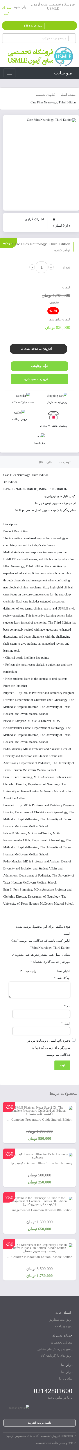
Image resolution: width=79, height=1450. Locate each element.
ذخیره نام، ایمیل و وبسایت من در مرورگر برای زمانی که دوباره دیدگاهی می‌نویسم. (48, 1047)
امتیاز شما (63, 971)
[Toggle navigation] (10, 73)
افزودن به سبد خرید (36, 379)
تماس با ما (65, 1378)
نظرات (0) (45, 462)
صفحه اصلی (68, 94)
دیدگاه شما (62, 978)
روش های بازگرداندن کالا (56, 1355)
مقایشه (36, 366)
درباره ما (66, 1372)
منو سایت (63, 72)
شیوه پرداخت (63, 1326)
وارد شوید (20, 7)
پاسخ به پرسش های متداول (54, 1349)
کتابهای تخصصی (45, 94)
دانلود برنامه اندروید (39, 1422)
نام (67, 1006)
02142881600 (53, 1390)
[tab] (67, 462)
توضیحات (64, 462)
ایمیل (65, 1023)
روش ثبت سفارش (60, 1319)
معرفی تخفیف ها (61, 1342)
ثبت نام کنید (6, 10)
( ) (33, 25)
